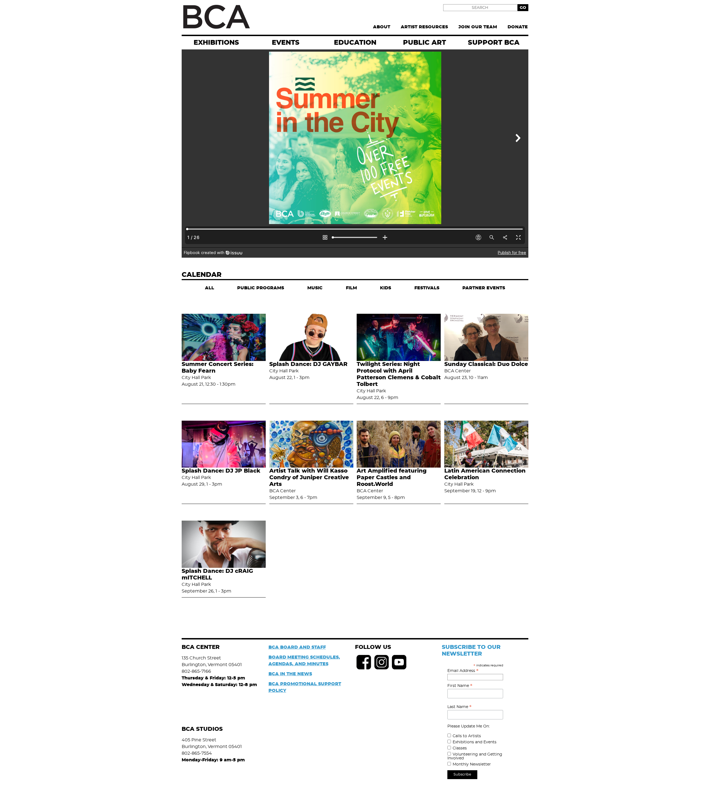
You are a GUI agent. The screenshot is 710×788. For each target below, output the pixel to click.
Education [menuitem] (355, 42)
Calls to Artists (467, 736)
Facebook (363, 662)
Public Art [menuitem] (424, 42)
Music (315, 288)
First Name (459, 686)
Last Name (459, 707)
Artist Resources (424, 27)
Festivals (426, 288)
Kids (385, 288)
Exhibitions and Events (474, 742)
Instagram (381, 662)
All (209, 288)
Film (351, 288)
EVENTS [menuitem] (286, 42)
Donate (518, 27)
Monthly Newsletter (472, 764)
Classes (460, 748)
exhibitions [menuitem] (216, 42)
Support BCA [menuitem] (493, 42)
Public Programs (260, 288)
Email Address (462, 671)
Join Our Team (477, 27)
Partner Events (483, 288)
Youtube (399, 662)
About (381, 27)
